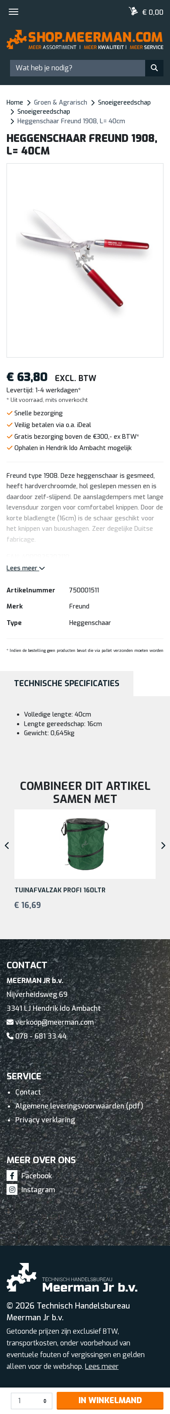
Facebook (36, 1176)
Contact (28, 1092)
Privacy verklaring (45, 1120)
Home (15, 103)
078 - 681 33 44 (40, 1036)
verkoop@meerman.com (54, 1022)
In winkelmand (110, 1400)
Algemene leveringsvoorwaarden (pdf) (79, 1106)
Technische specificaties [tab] (66, 683)
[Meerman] (85, 43)
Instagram (37, 1189)
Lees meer (23, 568)
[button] (157, 260)
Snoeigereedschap (124, 103)
